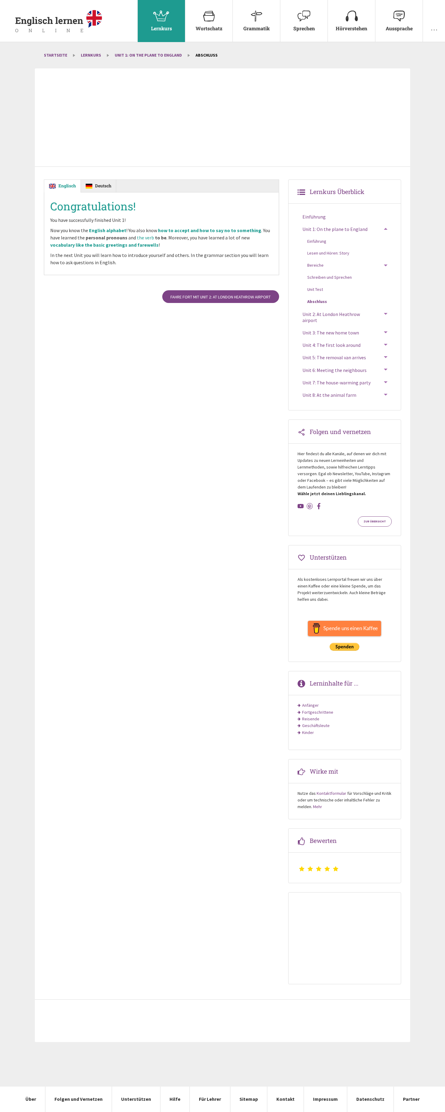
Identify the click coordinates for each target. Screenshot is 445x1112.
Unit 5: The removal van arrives (334, 357)
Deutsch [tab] (103, 186)
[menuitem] (161, 21)
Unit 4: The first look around (331, 345)
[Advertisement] (222, 118)
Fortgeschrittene (317, 712)
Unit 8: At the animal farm (329, 395)
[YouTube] (301, 506)
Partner (411, 1099)
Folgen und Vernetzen (78, 1099)
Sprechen (304, 28)
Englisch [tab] (67, 186)
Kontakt (285, 1099)
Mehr (317, 806)
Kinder (308, 732)
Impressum (325, 1099)
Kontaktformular (331, 793)
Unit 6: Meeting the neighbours (334, 370)
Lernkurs (161, 28)
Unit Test (315, 289)
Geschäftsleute (316, 725)
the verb (151, 238)
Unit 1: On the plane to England (148, 55)
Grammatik (256, 28)
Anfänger (310, 705)
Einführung (314, 217)
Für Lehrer (210, 1099)
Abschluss (317, 301)
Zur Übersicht (375, 521)
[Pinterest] (310, 506)
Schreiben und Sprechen (329, 277)
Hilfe (175, 1099)
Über (30, 1099)
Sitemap (248, 1099)
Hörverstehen (351, 28)
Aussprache (399, 28)
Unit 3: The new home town (330, 333)
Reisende (310, 719)
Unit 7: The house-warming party (336, 383)
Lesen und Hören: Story (328, 253)
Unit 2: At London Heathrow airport (331, 317)
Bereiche (315, 265)
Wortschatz (209, 28)
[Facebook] (319, 506)
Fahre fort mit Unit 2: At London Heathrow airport (220, 297)
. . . (434, 28)
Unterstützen (136, 1099)
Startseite (55, 55)
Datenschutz (370, 1099)
